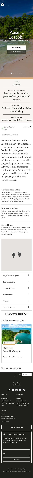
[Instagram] (9, 389)
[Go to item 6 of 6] (22, 73)
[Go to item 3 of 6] (15, 73)
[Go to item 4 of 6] (17, 73)
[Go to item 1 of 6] (11, 73)
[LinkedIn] (16, 389)
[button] (2, 4)
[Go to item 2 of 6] (13, 73)
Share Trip (26, 126)
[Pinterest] (23, 389)
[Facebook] (12, 389)
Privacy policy (21, 469)
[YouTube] (20, 389)
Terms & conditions (13, 469)
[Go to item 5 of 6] (20, 73)
